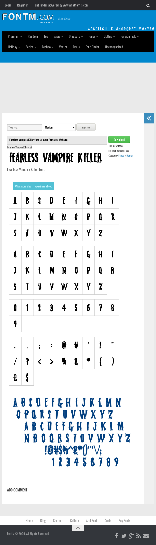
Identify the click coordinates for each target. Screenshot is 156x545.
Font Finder (92, 46)
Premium (13, 36)
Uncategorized (114, 46)
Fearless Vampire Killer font (24, 139)
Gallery (74, 520)
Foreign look (128, 36)
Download (119, 139)
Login (8, 5)
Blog (43, 520)
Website (63, 139)
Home (29, 520)
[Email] (146, 536)
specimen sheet (43, 186)
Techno (46, 46)
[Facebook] (116, 536)
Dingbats (74, 36)
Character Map (23, 186)
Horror (130, 155)
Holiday (12, 46)
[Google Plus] (131, 536)
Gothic (108, 36)
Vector (63, 46)
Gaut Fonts (49, 139)
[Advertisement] (78, 93)
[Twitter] (124, 536)
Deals (76, 46)
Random (33, 36)
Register (22, 5)
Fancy (92, 36)
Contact (58, 520)
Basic (57, 36)
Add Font (91, 520)
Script (29, 46)
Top (46, 36)
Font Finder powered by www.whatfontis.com (61, 5)
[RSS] (138, 536)
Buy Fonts (124, 520)
